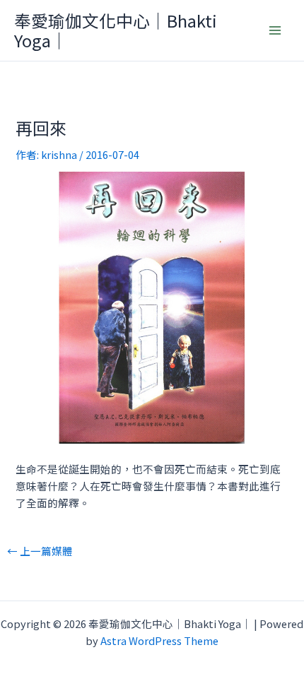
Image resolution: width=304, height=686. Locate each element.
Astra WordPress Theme (159, 640)
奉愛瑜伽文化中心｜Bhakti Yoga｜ (115, 30)
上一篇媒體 (40, 551)
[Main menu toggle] (275, 30)
